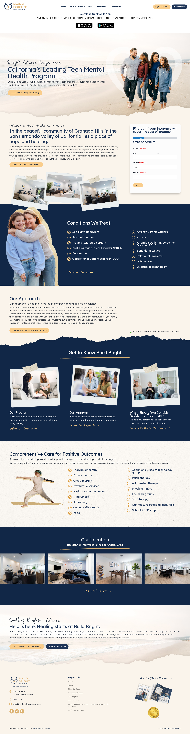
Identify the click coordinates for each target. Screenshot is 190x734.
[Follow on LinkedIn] (22, 711)
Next (138, 185)
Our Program (73, 697)
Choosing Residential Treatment (148, 428)
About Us (71, 685)
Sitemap (47, 728)
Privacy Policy (38, 728)
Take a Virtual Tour (95, 591)
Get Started (179, 7)
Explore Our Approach (82, 425)
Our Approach (73, 701)
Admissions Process (79, 272)
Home (63, 7)
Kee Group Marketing (173, 728)
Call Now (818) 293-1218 (24, 93)
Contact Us (116, 7)
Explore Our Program (25, 165)
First (135, 153)
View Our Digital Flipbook (153, 678)
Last (157, 153)
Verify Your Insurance (76, 710)
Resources (101, 7)
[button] (187, 568)
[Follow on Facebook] (11, 711)
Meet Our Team (74, 689)
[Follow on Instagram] (17, 711)
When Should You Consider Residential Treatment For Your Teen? (89, 705)
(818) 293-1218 (162, 7)
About (71, 7)
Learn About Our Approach (28, 330)
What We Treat (85, 7)
